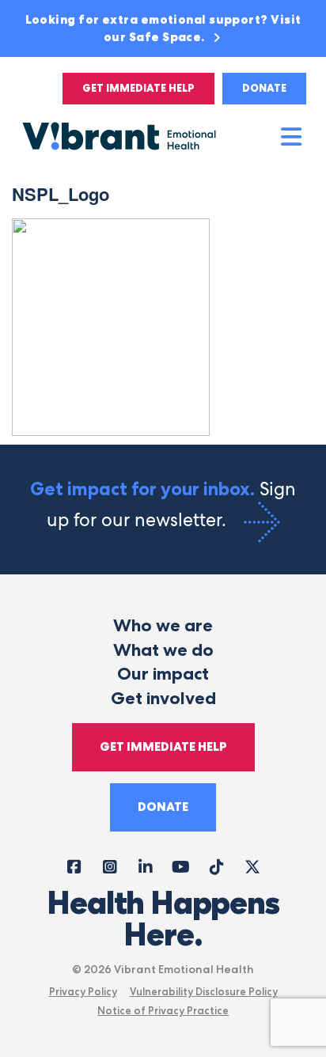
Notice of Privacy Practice (163, 1010)
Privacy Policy (83, 991)
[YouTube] (181, 865)
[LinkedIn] (145, 865)
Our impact (163, 673)
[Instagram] (109, 865)
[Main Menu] (292, 137)
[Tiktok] (216, 865)
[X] (252, 865)
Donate (264, 88)
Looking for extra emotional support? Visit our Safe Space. (163, 28)
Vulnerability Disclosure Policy (204, 991)
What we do (163, 650)
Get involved (163, 698)
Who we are (163, 625)
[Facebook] (74, 865)
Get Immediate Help (138, 88)
